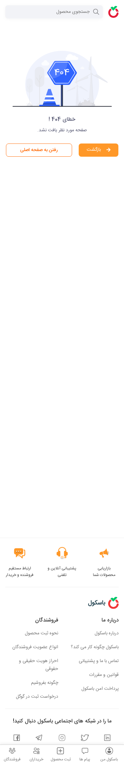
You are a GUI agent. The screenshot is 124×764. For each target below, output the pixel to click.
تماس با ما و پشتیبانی (99, 661)
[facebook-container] (17, 739)
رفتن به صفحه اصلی (39, 150)
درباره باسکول (107, 633)
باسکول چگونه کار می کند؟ (95, 647)
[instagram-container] (62, 739)
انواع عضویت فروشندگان (35, 647)
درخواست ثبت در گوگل (37, 697)
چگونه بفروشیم (44, 683)
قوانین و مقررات (104, 675)
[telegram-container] (39, 739)
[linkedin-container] (107, 739)
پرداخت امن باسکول (100, 689)
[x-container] (85, 739)
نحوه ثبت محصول (41, 633)
